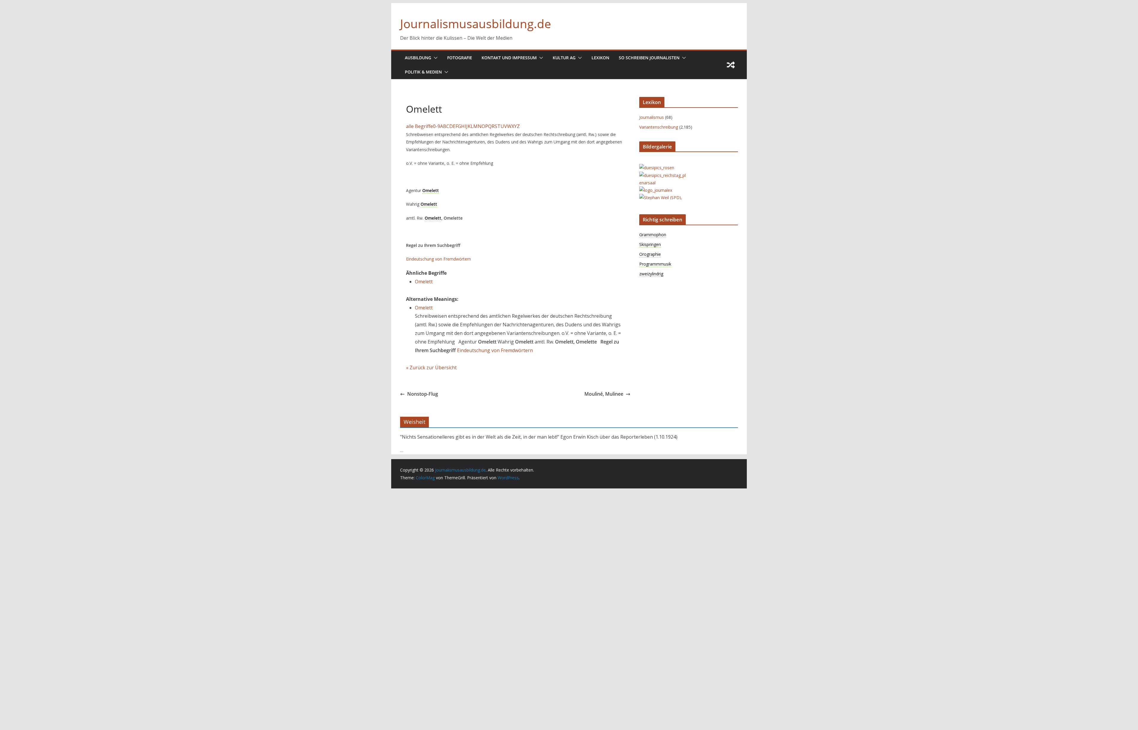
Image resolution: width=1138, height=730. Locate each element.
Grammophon (652, 234)
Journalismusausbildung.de (475, 23)
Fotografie (459, 57)
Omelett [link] (430, 190)
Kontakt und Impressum (509, 57)
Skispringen (650, 244)
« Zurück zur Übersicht (431, 367)
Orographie (650, 254)
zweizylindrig (651, 274)
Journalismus (651, 117)
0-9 (436, 126)
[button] (434, 58)
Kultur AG (564, 57)
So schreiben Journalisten (649, 57)
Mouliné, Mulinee (603, 394)
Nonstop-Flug (422, 394)
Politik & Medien (423, 72)
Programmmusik (655, 264)
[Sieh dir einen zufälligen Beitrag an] (731, 65)
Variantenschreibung (658, 127)
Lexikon (600, 57)
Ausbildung (418, 57)
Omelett (424, 281)
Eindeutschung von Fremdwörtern (438, 259)
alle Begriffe (419, 126)
